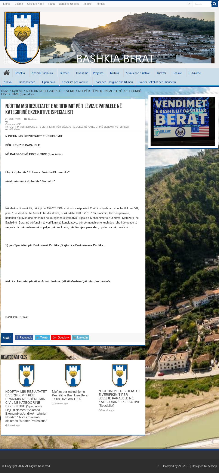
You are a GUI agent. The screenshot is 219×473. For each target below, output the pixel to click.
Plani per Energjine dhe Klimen (114, 82)
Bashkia (20, 73)
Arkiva (8, 82)
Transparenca (26, 82)
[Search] (215, 4)
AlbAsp (212, 466)
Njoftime (17, 91)
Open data (48, 82)
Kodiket (87, 3)
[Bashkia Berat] (109, 37)
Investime (82, 73)
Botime (19, 3)
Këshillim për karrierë (75, 82)
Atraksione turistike (138, 73)
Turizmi (161, 73)
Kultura (114, 73)
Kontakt (100, 3)
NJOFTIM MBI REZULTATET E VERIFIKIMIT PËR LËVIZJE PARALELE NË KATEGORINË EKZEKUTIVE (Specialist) (119, 398)
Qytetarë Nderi (35, 3)
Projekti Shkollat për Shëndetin (157, 82)
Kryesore (6, 72)
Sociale (177, 73)
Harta (51, 3)
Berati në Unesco (69, 3)
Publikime (195, 73)
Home (4, 91)
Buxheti (64, 73)
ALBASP (183, 466)
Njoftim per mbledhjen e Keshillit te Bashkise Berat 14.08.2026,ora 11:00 (70, 395)
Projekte (98, 73)
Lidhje (6, 3)
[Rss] (189, 4)
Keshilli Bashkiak (42, 73)
